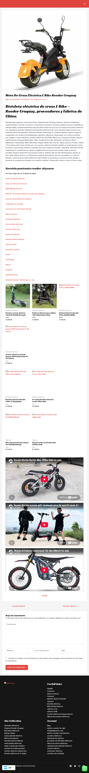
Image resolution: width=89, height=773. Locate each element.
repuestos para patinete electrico (59, 746)
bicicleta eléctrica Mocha (15, 239)
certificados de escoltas (14, 204)
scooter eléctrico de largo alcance (60, 714)
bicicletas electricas (13, 219)
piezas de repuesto (13, 234)
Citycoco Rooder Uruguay (13, 728)
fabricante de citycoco (55, 738)
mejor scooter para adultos (14, 746)
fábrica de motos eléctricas (57, 743)
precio (8, 255)
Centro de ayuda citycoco (15, 179)
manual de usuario (13, 250)
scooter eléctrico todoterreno (15, 751)
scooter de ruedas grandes (14, 748)
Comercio (50, 691)
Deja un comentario (13, 99)
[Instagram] (79, 766)
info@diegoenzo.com (55, 731)
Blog (49, 726)
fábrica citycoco (11, 214)
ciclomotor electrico (54, 751)
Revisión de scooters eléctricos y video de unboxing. (25, 194)
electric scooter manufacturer (58, 733)
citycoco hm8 (52, 711)
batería (8, 265)
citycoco (50, 701)
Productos (25, 99)
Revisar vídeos (9, 733)
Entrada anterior (17, 606)
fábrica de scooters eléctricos (58, 717)
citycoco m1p (52, 709)
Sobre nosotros (53, 694)
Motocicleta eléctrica (55, 706)
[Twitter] (75, 766)
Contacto (50, 696)
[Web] (71, 651)
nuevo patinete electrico (13, 736)
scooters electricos (13, 229)
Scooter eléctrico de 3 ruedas (15, 753)
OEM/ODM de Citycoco (14, 189)
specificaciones (12, 275)
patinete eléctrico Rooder (56, 699)
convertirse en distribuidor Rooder (18, 209)
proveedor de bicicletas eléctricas (59, 741)
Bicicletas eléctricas (11, 731)
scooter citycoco (53, 748)
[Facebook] (71, 766)
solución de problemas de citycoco (19, 199)
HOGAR (44, 596)
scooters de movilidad (55, 753)
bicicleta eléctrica (53, 704)
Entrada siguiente (71, 606)
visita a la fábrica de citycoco (16, 184)
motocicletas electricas (14, 224)
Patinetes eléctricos (11, 726)
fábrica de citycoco (11, 738)
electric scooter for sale (56, 728)
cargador (9, 270)
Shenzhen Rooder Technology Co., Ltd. (20, 280)
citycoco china (11, 244)
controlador (10, 260)
